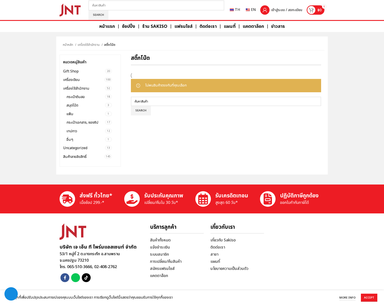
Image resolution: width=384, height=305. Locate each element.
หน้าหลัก (68, 44)
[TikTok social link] (86, 277)
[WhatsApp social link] (75, 277)
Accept (369, 298)
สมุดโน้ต (72, 105)
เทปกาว (71, 131)
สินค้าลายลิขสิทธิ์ (75, 156)
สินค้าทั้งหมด (160, 240)
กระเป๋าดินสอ (75, 97)
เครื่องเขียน (71, 79)
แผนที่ (215, 262)
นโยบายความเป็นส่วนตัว (229, 269)
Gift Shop (71, 71)
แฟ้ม (69, 114)
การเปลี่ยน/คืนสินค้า (166, 262)
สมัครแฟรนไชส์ (162, 269)
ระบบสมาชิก (159, 254)
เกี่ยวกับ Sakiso (223, 240)
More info (347, 297)
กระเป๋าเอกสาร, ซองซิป (82, 122)
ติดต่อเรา (217, 247)
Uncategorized (75, 148)
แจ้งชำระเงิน (160, 247)
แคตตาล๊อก (159, 276)
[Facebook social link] (64, 277)
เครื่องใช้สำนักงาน (89, 44)
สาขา (214, 254)
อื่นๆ (69, 139)
